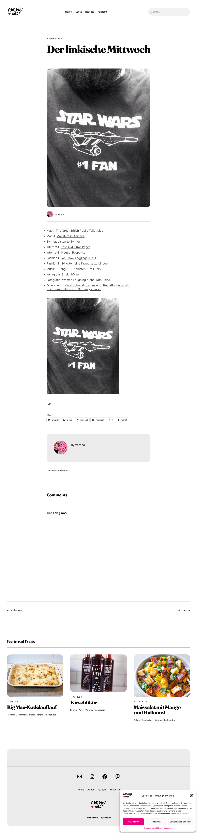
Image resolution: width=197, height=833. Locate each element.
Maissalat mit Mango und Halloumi (157, 710)
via (49, 404)
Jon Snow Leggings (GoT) (78, 258)
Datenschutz (92, 817)
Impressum (168, 828)
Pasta (32, 714)
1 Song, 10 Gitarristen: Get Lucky (78, 269)
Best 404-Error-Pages (75, 247)
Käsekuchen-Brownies (80, 285)
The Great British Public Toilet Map (79, 230)
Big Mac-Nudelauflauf (32, 707)
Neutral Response (73, 252)
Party (81, 710)
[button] (191, 795)
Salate (137, 720)
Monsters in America (71, 236)
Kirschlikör (83, 702)
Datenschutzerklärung (153, 828)
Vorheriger (16, 610)
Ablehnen (156, 821)
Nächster (181, 610)
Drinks (73, 710)
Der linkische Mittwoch (58, 470)
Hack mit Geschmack (17, 714)
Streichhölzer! (71, 274)
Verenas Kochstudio (46, 714)
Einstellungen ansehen (180, 821)
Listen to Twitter (69, 241)
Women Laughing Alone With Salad (86, 280)
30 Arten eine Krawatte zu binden (84, 263)
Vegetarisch (147, 720)
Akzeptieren (133, 821)
